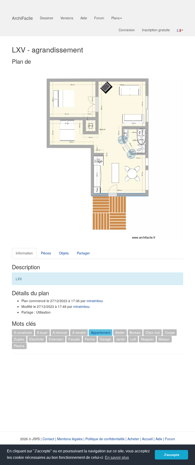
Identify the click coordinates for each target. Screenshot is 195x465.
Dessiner (46, 18)
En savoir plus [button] (117, 457)
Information (24, 253)
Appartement (100, 332)
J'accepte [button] (171, 455)
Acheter (133, 438)
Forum (99, 18)
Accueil (147, 438)
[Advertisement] (52, 392)
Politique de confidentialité (105, 438)
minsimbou (95, 300)
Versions (66, 18)
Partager (83, 253)
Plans (115, 18)
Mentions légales (70, 438)
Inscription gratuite (156, 29)
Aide (83, 18)
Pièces (46, 253)
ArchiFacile (22, 18)
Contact (48, 438)
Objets (64, 253)
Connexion (127, 29)
